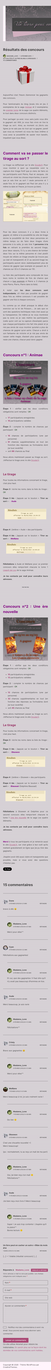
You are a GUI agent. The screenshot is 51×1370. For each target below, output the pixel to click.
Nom (7, 1283)
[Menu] (44, 23)
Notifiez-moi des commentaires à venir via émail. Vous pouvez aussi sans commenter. (23, 1330)
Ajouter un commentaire (15, 1306)
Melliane (13, 1088)
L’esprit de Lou (9, 570)
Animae (28, 107)
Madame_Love (22, 1270)
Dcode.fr (39, 165)
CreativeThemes (10, 1367)
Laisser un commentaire (15, 1340)
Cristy (12, 1042)
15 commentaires (10, 60)
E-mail (8, 1290)
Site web (8, 1298)
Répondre (43, 903)
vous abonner (30, 1330)
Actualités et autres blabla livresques (19, 58)
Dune (11, 901)
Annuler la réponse (39, 1270)
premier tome (12, 110)
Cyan (11, 947)
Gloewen (13, 1134)
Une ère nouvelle (18, 817)
